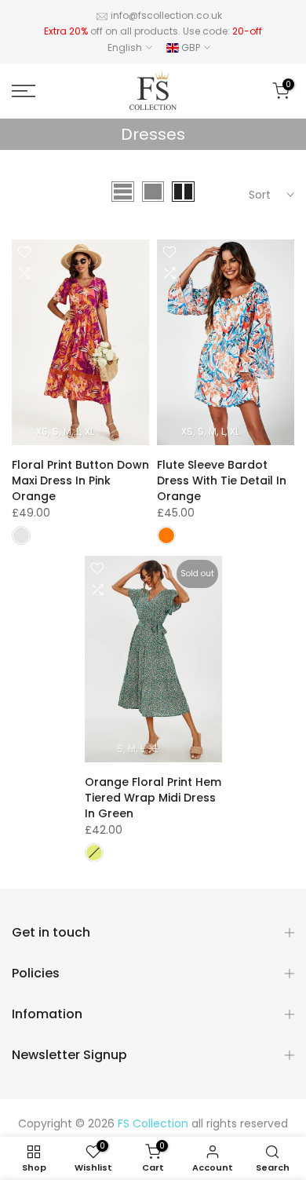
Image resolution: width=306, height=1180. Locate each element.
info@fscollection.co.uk (166, 15)
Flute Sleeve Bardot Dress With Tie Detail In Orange (221, 480)
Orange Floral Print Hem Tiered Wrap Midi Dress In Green (153, 797)
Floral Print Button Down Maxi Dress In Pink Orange (80, 480)
